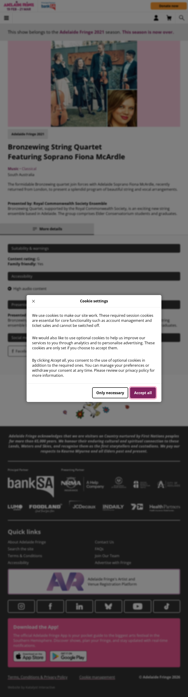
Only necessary (110, 392)
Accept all (143, 392)
